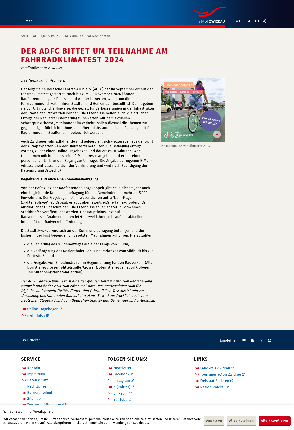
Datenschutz (37, 380)
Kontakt (33, 368)
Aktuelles (76, 36)
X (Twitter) (122, 387)
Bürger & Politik (48, 36)
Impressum (36, 374)
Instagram (122, 380)
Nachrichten (101, 36)
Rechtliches (36, 386)
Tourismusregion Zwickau (220, 374)
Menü (28, 21)
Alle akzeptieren (274, 420)
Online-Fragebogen (42, 309)
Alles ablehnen (241, 420)
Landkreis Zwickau (215, 368)
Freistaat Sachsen (214, 381)
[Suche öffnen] (249, 21)
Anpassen (214, 420)
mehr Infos (36, 315)
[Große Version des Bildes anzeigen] (193, 110)
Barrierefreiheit (39, 392)
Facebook (121, 374)
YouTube (120, 399)
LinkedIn (121, 393)
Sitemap (34, 398)
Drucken (34, 340)
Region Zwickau (213, 387)
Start (24, 36)
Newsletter (122, 368)
